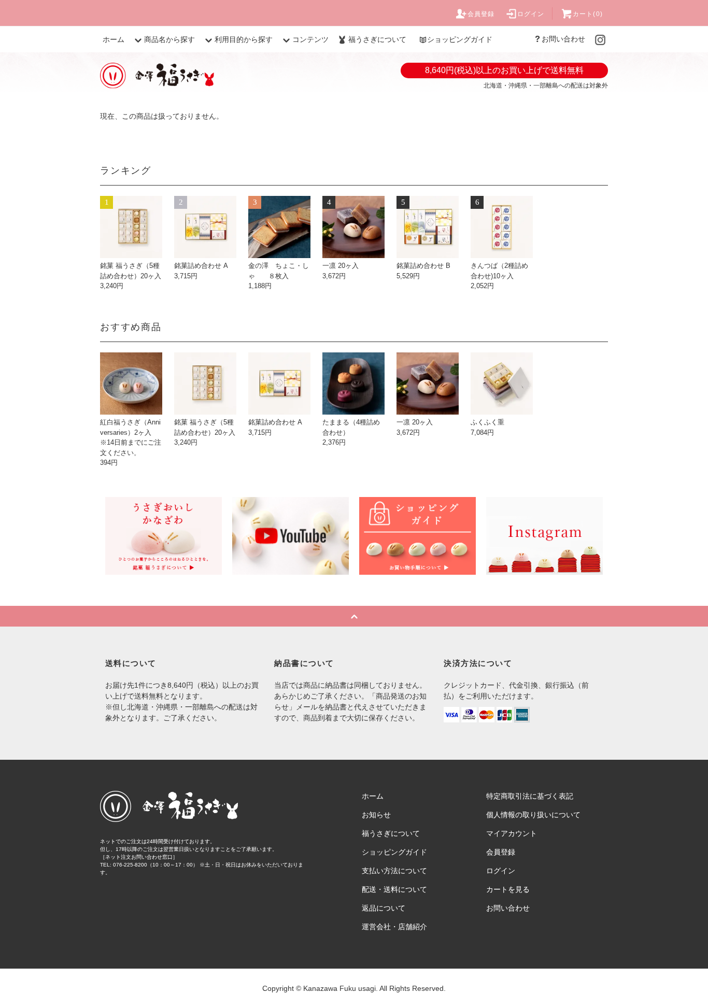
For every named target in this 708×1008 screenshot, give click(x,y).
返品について (383, 908)
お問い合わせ (563, 39)
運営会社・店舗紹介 (394, 926)
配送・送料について (394, 889)
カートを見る (508, 889)
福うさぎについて (377, 39)
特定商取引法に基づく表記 (529, 796)
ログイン (531, 14)
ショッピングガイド (459, 39)
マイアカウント (511, 833)
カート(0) (588, 14)
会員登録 (481, 14)
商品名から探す (169, 39)
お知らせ (376, 815)
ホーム (113, 39)
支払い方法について (394, 871)
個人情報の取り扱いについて (533, 815)
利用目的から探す (244, 39)
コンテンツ (310, 39)
